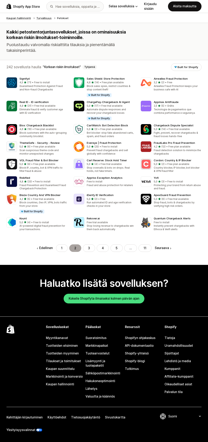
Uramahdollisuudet (179, 346)
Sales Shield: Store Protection (106, 78)
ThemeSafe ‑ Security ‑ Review (40, 142)
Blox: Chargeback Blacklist (37, 125)
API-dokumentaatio (139, 346)
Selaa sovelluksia (121, 6)
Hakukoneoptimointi (100, 381)
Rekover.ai (93, 218)
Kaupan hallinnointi (60, 384)
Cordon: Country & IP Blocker (172, 160)
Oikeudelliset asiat (178, 384)
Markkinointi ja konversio (64, 376)
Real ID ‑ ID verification (34, 102)
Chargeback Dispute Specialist (173, 125)
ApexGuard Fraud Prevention (172, 195)
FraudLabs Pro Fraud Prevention (174, 142)
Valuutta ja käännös (100, 396)
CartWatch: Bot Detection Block (107, 125)
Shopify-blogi (135, 361)
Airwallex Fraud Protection (171, 78)
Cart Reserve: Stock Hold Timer (107, 160)
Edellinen (46, 248)
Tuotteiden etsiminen (62, 346)
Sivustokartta (115, 417)
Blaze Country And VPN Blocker (40, 195)
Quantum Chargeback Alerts (172, 218)
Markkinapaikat (97, 346)
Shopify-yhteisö (137, 353)
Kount (23, 218)
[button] (36, 84)
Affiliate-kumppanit (179, 376)
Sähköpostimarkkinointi (103, 373)
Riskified (25, 177)
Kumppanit (172, 369)
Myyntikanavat (57, 338)
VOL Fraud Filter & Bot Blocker (39, 160)
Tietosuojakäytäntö (85, 417)
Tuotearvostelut (97, 353)
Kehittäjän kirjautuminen (24, 417)
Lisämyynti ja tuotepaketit (95, 363)
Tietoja (170, 338)
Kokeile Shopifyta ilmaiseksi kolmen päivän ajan (104, 298)
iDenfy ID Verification (100, 195)
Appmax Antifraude (166, 102)
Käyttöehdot (57, 417)
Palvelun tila (174, 392)
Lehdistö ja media (178, 361)
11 (145, 248)
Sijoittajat (172, 353)
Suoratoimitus (96, 338)
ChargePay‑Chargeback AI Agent (108, 102)
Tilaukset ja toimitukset (63, 361)
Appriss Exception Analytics (104, 177)
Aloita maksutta (184, 6)
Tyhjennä (89, 67)
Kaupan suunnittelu (60, 369)
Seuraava (162, 248)
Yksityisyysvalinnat (20, 430)
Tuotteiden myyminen (62, 353)
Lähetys (91, 389)
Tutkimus (132, 369)
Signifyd (25, 78)
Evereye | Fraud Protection (104, 142)
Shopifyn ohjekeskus (140, 338)
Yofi (156, 177)
